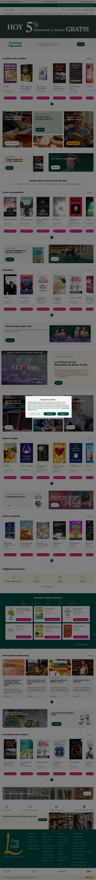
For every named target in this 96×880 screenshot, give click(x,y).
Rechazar (49, 413)
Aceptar (63, 413)
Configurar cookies (35, 413)
